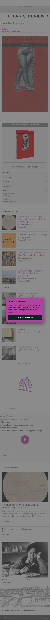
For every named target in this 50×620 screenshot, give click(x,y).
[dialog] (25, 310)
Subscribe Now (25, 317)
